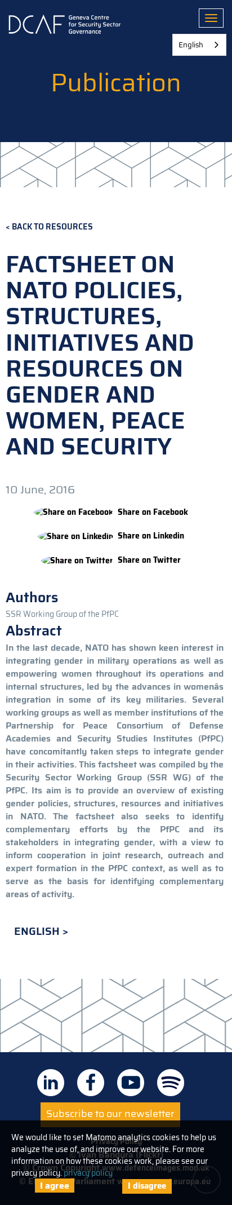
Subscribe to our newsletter (110, 1114)
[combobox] (199, 45)
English (38, 931)
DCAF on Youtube (130, 1082)
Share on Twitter (149, 560)
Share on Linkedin (151, 536)
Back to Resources (52, 227)
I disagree (147, 1186)
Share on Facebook (153, 512)
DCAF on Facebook (90, 1082)
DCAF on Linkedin (50, 1082)
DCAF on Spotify (170, 1082)
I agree (54, 1185)
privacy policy (88, 1173)
